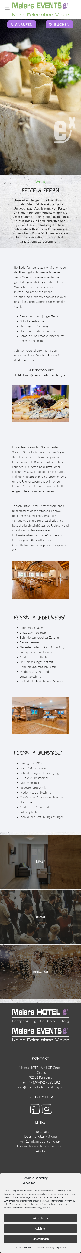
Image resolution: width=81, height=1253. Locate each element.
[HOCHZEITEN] (40, 998)
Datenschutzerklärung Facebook (40, 1146)
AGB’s (40, 1151)
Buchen (61, 24)
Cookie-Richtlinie (23, 1247)
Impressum (61, 1247)
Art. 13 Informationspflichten (40, 1141)
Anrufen (23, 24)
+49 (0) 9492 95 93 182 (43, 1082)
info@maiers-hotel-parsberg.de (40, 1087)
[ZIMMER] (40, 887)
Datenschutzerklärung (43, 1247)
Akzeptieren (40, 1218)
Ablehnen (40, 1228)
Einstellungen (40, 1238)
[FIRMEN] (40, 943)
